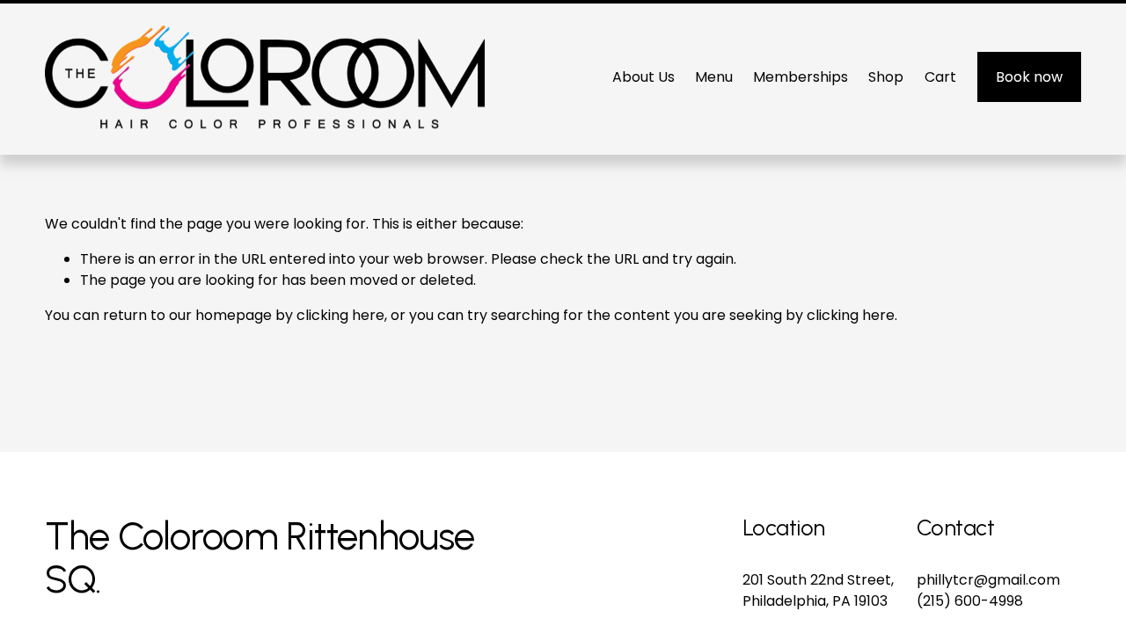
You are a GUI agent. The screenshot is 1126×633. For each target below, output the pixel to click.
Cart (940, 77)
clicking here (340, 315)
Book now (1029, 77)
